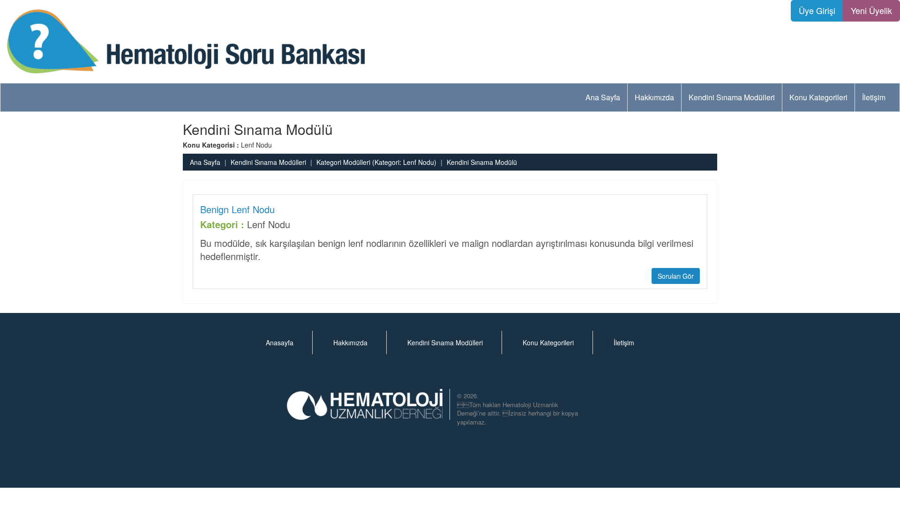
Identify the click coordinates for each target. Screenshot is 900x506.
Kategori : (222, 224)
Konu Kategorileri (818, 97)
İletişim (873, 97)
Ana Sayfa (602, 97)
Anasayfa (279, 342)
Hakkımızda (654, 97)
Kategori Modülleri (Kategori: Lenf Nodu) (376, 162)
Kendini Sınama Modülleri (732, 97)
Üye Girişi (817, 10)
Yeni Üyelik (871, 10)
